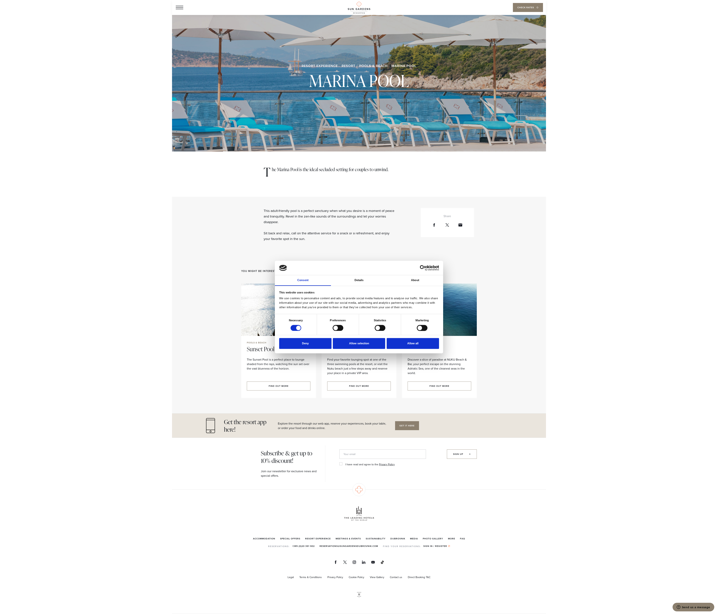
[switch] (338, 328)
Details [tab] (359, 280)
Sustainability (376, 538)
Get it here (407, 425)
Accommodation (264, 538)
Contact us (396, 577)
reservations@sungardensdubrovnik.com (349, 546)
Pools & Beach (373, 66)
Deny (305, 343)
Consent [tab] (303, 280)
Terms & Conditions (310, 577)
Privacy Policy (387, 464)
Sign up (458, 454)
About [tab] (415, 280)
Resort (348, 66)
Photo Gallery (433, 538)
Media (414, 538)
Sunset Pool (260, 349)
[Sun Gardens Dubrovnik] (359, 7)
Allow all (412, 343)
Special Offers (290, 538)
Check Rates (526, 7)
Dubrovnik (397, 538)
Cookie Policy (356, 577)
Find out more (279, 386)
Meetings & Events (348, 538)
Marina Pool (404, 66)
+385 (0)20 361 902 (303, 546)
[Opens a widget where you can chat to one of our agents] (693, 607)
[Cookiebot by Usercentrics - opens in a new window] (422, 268)
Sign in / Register (435, 546)
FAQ (462, 538)
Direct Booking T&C (419, 577)
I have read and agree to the (370, 464)
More (451, 538)
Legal (291, 577)
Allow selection (359, 343)
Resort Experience (320, 66)
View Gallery (377, 577)
